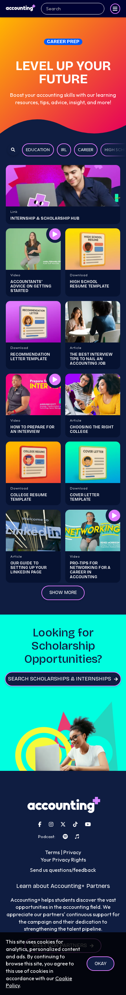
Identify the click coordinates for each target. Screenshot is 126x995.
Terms (52, 852)
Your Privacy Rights (63, 859)
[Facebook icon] (39, 824)
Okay (101, 963)
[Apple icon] (77, 836)
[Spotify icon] (65, 836)
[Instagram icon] (51, 824)
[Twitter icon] (63, 824)
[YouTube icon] (88, 824)
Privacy (72, 852)
